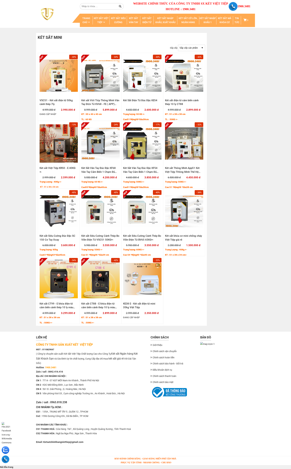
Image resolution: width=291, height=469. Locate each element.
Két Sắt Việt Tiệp (101, 20)
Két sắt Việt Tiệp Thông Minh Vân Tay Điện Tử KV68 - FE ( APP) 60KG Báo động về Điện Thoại (100, 104)
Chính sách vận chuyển (165, 351)
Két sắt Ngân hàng (122, 353)
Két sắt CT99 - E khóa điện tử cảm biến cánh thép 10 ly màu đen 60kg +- (56, 307)
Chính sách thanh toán (164, 376)
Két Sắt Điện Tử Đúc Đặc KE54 (140, 100)
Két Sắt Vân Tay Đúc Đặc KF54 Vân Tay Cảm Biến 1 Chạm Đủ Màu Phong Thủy (140, 172)
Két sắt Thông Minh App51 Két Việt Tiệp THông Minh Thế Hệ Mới (182, 172)
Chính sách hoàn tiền (163, 357)
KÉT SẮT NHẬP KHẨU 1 (208, 20)
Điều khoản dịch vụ (162, 369)
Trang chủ (86, 20)
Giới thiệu (157, 345)
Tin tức (237, 20)
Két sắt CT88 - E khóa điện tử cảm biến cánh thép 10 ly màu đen (98, 307)
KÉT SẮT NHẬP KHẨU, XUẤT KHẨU (165, 20)
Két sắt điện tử (147, 20)
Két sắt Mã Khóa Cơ (224, 20)
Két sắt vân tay (133, 20)
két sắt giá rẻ (116, 358)
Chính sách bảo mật (163, 382)
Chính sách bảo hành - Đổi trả (168, 363)
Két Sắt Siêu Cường (118, 20)
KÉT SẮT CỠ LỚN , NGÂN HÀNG (188, 20)
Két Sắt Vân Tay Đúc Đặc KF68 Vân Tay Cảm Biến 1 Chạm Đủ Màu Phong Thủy (98, 172)
